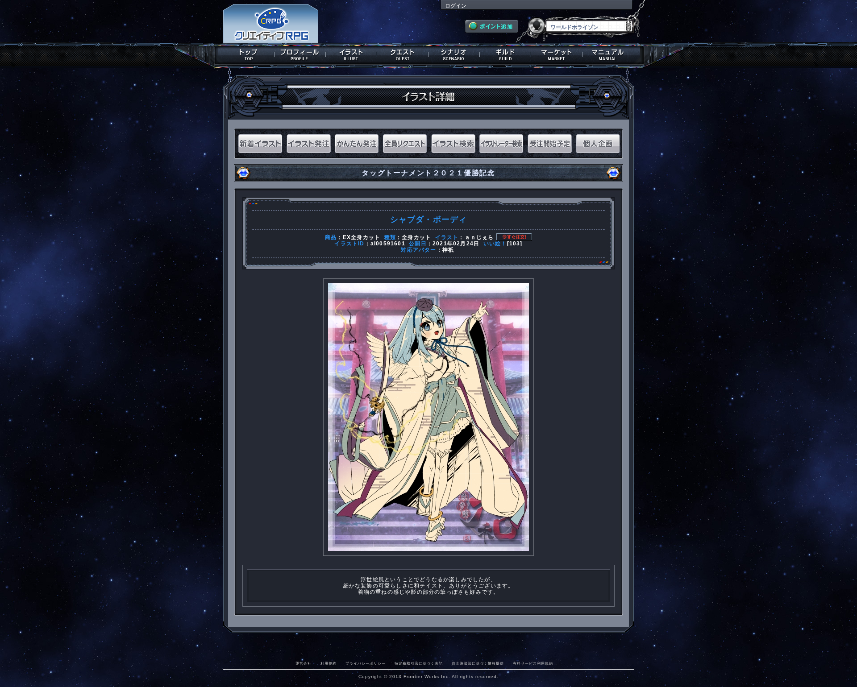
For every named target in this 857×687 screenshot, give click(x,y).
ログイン (455, 6)
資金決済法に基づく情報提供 (478, 663)
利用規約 (328, 663)
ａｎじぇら (479, 237)
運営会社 (303, 663)
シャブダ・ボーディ (428, 219)
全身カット (416, 237)
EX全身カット (361, 237)
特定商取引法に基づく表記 (419, 663)
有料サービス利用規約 (533, 663)
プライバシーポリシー (365, 663)
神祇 (448, 250)
